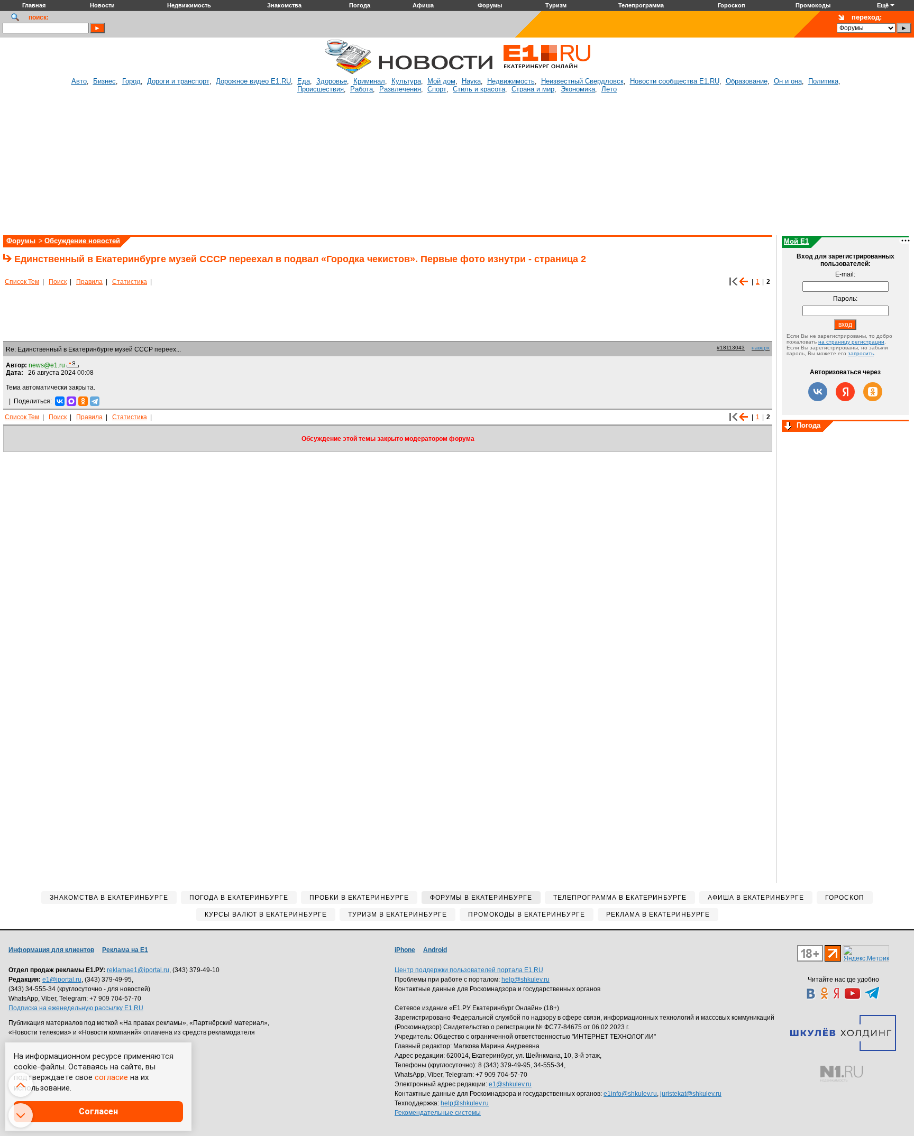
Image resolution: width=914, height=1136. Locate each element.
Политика (823, 81)
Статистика (129, 281)
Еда (303, 81)
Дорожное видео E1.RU (253, 81)
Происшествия (320, 89)
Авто (79, 81)
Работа (361, 89)
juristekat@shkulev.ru (690, 1093)
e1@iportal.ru (61, 979)
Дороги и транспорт (178, 81)
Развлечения (400, 89)
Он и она (788, 81)
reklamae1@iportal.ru (138, 970)
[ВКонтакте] (60, 401)
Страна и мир (532, 89)
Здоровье (331, 81)
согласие (111, 1077)
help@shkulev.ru (525, 979)
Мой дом (441, 81)
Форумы (20, 241)
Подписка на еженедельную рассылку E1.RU (75, 1008)
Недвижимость (511, 81)
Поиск (58, 281)
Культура (406, 81)
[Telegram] (94, 401)
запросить (861, 353)
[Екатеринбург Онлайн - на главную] (546, 72)
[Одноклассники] (83, 401)
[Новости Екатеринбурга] (348, 72)
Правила (89, 281)
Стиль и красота (479, 89)
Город (131, 81)
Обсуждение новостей (82, 241)
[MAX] (71, 401)
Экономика (578, 89)
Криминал (369, 81)
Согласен (98, 1111)
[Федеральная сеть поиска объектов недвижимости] (841, 1074)
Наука (471, 81)
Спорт (436, 89)
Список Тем (22, 281)
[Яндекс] (845, 391)
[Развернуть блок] (788, 426)
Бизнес (104, 81)
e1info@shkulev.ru (630, 1093)
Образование (746, 81)
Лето (609, 89)
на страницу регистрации (851, 342)
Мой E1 (796, 241)
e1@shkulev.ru (510, 1084)
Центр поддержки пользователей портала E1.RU (469, 970)
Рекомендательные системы (438, 1112)
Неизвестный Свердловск (582, 81)
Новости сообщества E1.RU (674, 81)
